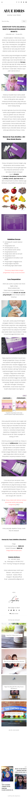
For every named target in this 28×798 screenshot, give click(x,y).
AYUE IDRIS (14, 10)
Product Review (14, 613)
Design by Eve (17, 796)
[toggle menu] (2, 2)
